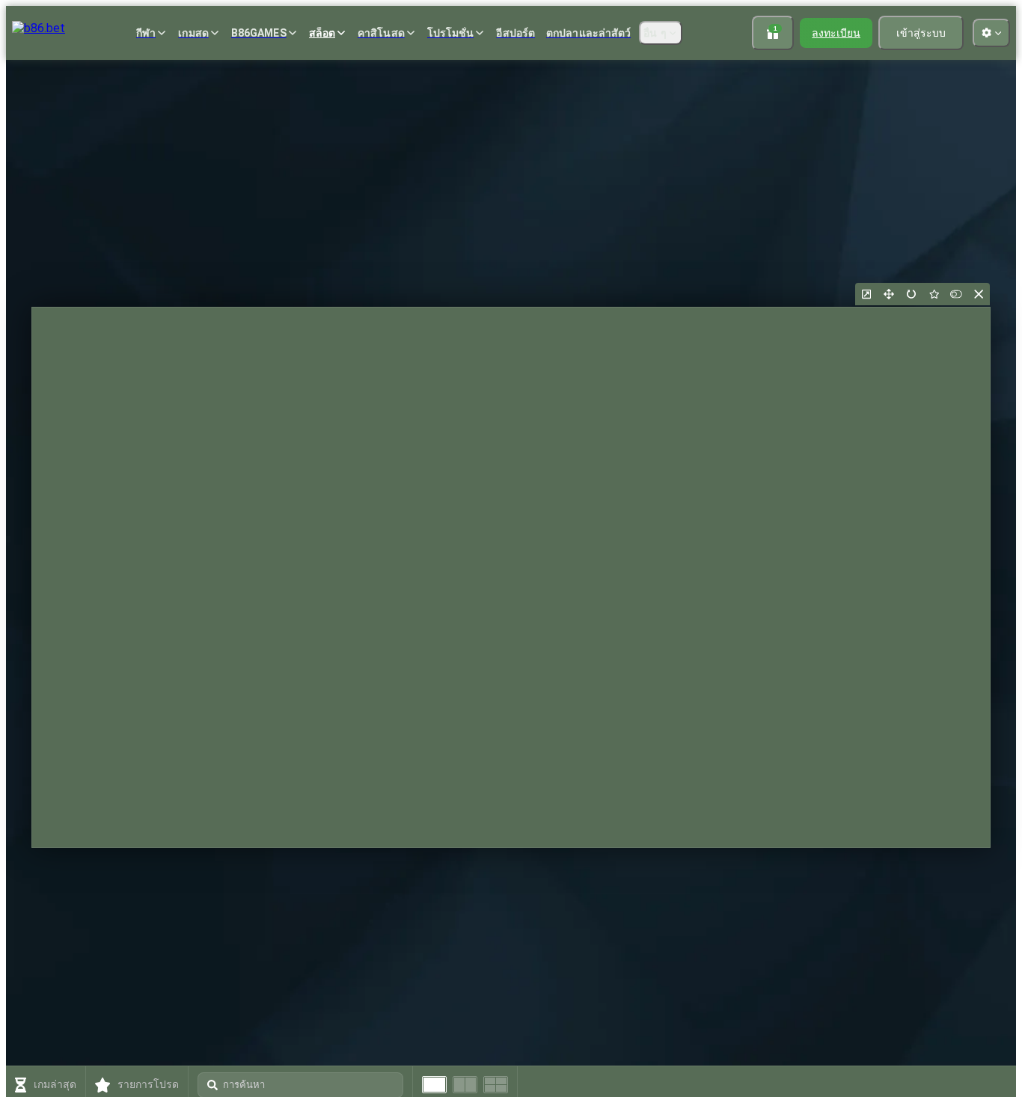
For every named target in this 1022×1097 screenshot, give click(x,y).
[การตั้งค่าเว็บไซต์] (991, 33)
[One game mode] (434, 1084)
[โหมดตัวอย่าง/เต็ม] (956, 294)
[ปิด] (978, 294)
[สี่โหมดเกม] (495, 1084)
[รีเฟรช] (911, 294)
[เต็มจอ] (889, 294)
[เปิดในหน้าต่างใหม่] (866, 294)
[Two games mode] (465, 1084)
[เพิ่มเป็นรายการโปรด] (933, 294)
